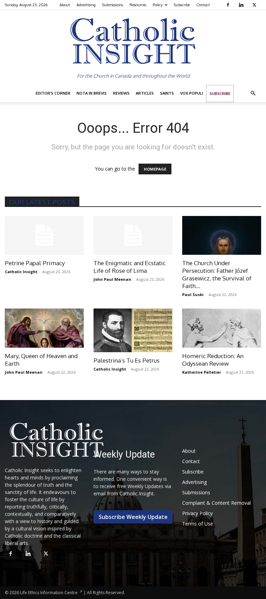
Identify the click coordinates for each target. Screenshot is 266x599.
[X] (255, 5)
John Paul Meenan (112, 279)
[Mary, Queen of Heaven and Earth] (44, 328)
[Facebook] (229, 5)
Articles (145, 93)
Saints (167, 93)
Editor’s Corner (53, 93)
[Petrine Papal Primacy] (44, 235)
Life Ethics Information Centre (49, 593)
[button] (253, 93)
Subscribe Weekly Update (133, 517)
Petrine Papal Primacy (35, 263)
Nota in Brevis (92, 93)
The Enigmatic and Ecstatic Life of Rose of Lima (130, 266)
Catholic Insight (21, 271)
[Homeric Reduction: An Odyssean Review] (221, 328)
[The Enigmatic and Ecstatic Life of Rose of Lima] (133, 235)
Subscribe (182, 4)
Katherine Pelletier (201, 372)
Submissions (112, 4)
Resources (138, 4)
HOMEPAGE (155, 169)
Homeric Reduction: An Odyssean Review (212, 359)
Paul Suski (193, 294)
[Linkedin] (242, 5)
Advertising (86, 4)
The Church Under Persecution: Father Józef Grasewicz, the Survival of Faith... (216, 274)
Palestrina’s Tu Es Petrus (127, 360)
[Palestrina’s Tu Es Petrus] (133, 330)
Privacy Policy (197, 513)
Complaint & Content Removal (216, 503)
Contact (203, 4)
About (65, 4)
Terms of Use (197, 523)
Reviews (121, 93)
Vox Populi (191, 93)
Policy (157, 4)
